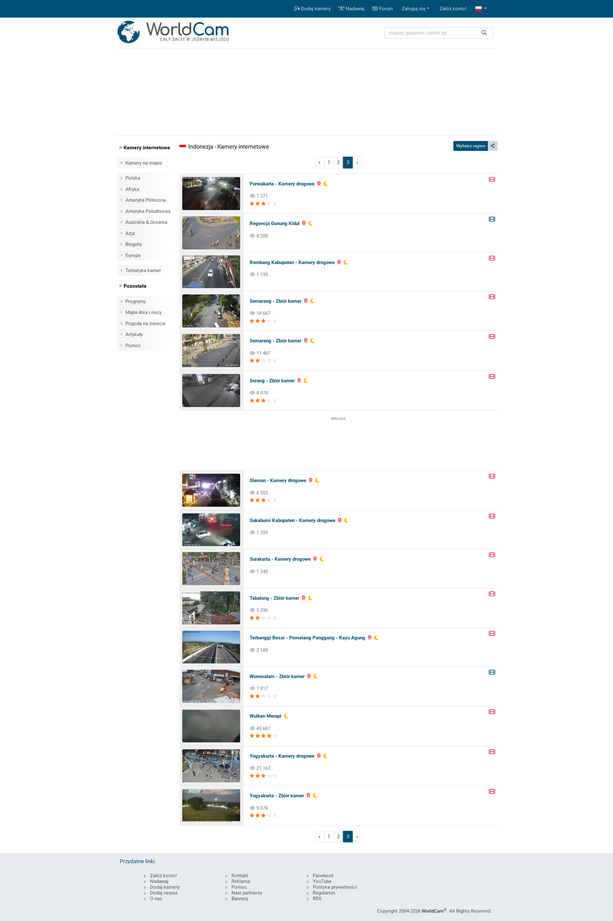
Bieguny (133, 244)
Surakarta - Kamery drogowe (280, 559)
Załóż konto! (453, 9)
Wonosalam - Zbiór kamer (277, 676)
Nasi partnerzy (246, 893)
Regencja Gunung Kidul (274, 223)
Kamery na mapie (143, 163)
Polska (132, 178)
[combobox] (439, 33)
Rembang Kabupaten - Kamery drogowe (292, 262)
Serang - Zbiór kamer (272, 381)
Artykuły (134, 334)
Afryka (132, 189)
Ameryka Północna (145, 200)
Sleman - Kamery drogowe (278, 480)
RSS (317, 898)
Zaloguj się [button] (414, 9)
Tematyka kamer (143, 270)
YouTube (322, 881)
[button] (481, 9)
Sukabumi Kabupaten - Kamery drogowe (292, 520)
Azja (130, 233)
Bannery (239, 898)
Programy (135, 301)
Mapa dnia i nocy (143, 312)
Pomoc (133, 345)
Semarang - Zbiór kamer (275, 301)
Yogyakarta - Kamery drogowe (282, 756)
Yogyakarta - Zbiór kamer (277, 796)
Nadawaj (354, 9)
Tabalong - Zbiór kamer (274, 598)
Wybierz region (470, 145)
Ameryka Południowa (147, 211)
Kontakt (239, 875)
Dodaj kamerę (315, 9)
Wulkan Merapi (265, 716)
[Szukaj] (484, 33)
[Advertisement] (338, 443)
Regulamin (324, 893)
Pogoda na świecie (145, 323)
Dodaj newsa (164, 893)
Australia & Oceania (146, 222)
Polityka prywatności (335, 887)
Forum (385, 9)
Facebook (323, 875)
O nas (156, 898)
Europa (132, 255)
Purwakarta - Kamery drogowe (282, 184)
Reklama (240, 881)
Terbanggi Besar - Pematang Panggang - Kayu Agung (307, 638)
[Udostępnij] (492, 146)
